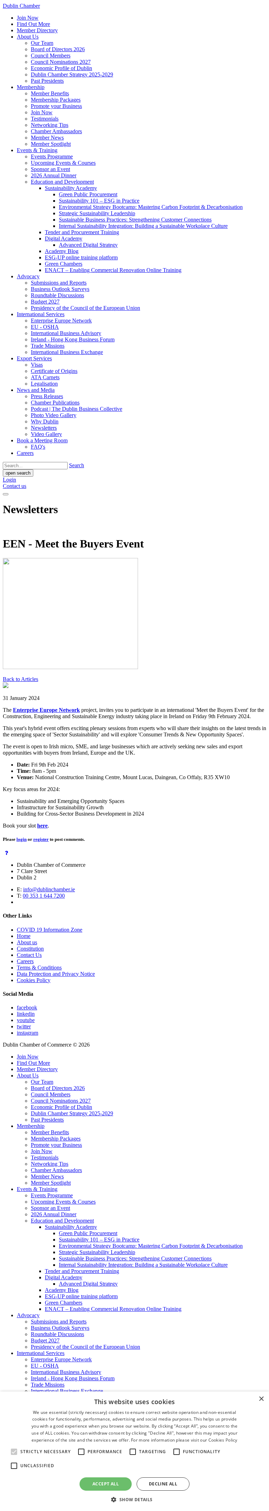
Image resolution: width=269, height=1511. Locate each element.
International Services (40, 314)
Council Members (50, 56)
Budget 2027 (45, 302)
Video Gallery (46, 434)
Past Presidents (47, 81)
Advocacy (28, 276)
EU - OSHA (45, 327)
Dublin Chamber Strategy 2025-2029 (72, 74)
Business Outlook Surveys (60, 289)
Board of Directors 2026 (58, 49)
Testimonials (44, 119)
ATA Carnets (45, 377)
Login (9, 480)
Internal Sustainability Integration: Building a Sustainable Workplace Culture (143, 226)
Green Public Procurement (88, 194)
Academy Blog (61, 251)
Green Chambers (63, 264)
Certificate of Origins (54, 371)
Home (23, 936)
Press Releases (47, 396)
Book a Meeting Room (42, 440)
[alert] (134, 1451)
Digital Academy (63, 238)
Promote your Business (56, 106)
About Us (28, 37)
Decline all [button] (163, 1484)
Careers (25, 453)
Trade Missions (47, 346)
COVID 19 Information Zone (49, 930)
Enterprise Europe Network (61, 321)
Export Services (34, 358)
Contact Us (29, 955)
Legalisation (44, 384)
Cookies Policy (33, 980)
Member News (47, 138)
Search (76, 465)
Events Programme (52, 156)
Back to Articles (20, 679)
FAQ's (38, 447)
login (21, 839)
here (42, 826)
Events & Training (37, 150)
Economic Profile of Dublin (61, 68)
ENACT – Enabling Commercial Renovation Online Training (113, 270)
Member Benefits (50, 93)
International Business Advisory (66, 333)
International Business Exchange (67, 352)
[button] (134, 1499)
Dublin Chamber (21, 6)
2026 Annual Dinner (53, 175)
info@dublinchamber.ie (49, 889)
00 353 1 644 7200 (44, 896)
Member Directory (37, 30)
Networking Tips (49, 125)
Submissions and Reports (59, 283)
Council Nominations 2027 (61, 62)
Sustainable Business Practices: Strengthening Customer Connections (135, 220)
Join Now (28, 18)
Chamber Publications (55, 403)
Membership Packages (56, 100)
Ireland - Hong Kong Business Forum (73, 339)
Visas (37, 365)
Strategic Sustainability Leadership (97, 213)
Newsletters (44, 428)
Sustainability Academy (71, 188)
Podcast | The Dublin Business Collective (76, 409)
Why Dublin (44, 421)
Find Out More (33, 24)
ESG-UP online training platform (81, 257)
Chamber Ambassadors (56, 131)
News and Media (36, 390)
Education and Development (62, 182)
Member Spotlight (51, 144)
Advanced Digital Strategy (88, 245)
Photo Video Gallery (53, 415)
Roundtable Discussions (57, 295)
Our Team (42, 43)
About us (27, 942)
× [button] (261, 1399)
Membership (30, 87)
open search (18, 473)
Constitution (30, 949)
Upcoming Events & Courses (63, 163)
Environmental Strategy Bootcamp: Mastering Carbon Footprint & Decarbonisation (151, 207)
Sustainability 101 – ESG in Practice (99, 201)
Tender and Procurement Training (82, 232)
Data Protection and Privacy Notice (56, 974)
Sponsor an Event (50, 169)
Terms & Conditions (39, 968)
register (41, 839)
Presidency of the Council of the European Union (85, 308)
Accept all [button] (105, 1484)
